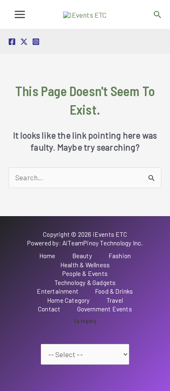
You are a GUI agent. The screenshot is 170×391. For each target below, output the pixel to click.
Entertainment (57, 291)
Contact (49, 309)
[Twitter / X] (24, 41)
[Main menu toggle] (19, 14)
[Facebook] (12, 41)
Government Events (104, 309)
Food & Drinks (114, 291)
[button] (157, 14)
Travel (114, 300)
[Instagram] (36, 41)
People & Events (85, 273)
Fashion (120, 255)
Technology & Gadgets (85, 282)
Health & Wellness (85, 265)
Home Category (68, 300)
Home (47, 255)
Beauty (82, 255)
